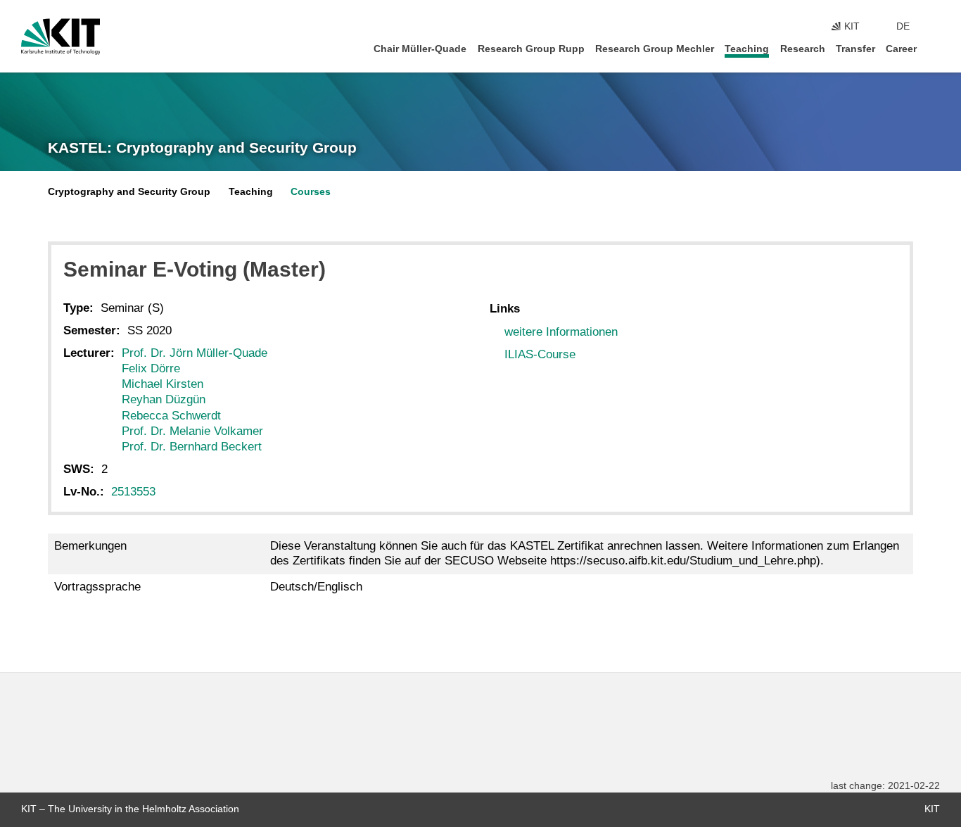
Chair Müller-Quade (420, 49)
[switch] (935, 26)
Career (901, 49)
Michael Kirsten (162, 384)
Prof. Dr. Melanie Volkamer (192, 431)
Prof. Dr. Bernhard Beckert (192, 446)
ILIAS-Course (539, 354)
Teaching (747, 49)
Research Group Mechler (654, 49)
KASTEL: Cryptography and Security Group (202, 147)
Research (802, 49)
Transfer (855, 49)
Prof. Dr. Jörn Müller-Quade (194, 353)
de (903, 26)
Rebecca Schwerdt (171, 415)
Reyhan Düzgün (163, 399)
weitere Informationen (561, 332)
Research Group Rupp (531, 49)
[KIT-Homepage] (61, 36)
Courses (311, 192)
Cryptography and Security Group (129, 192)
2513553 (133, 491)
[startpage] (935, 48)
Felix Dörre (151, 368)
